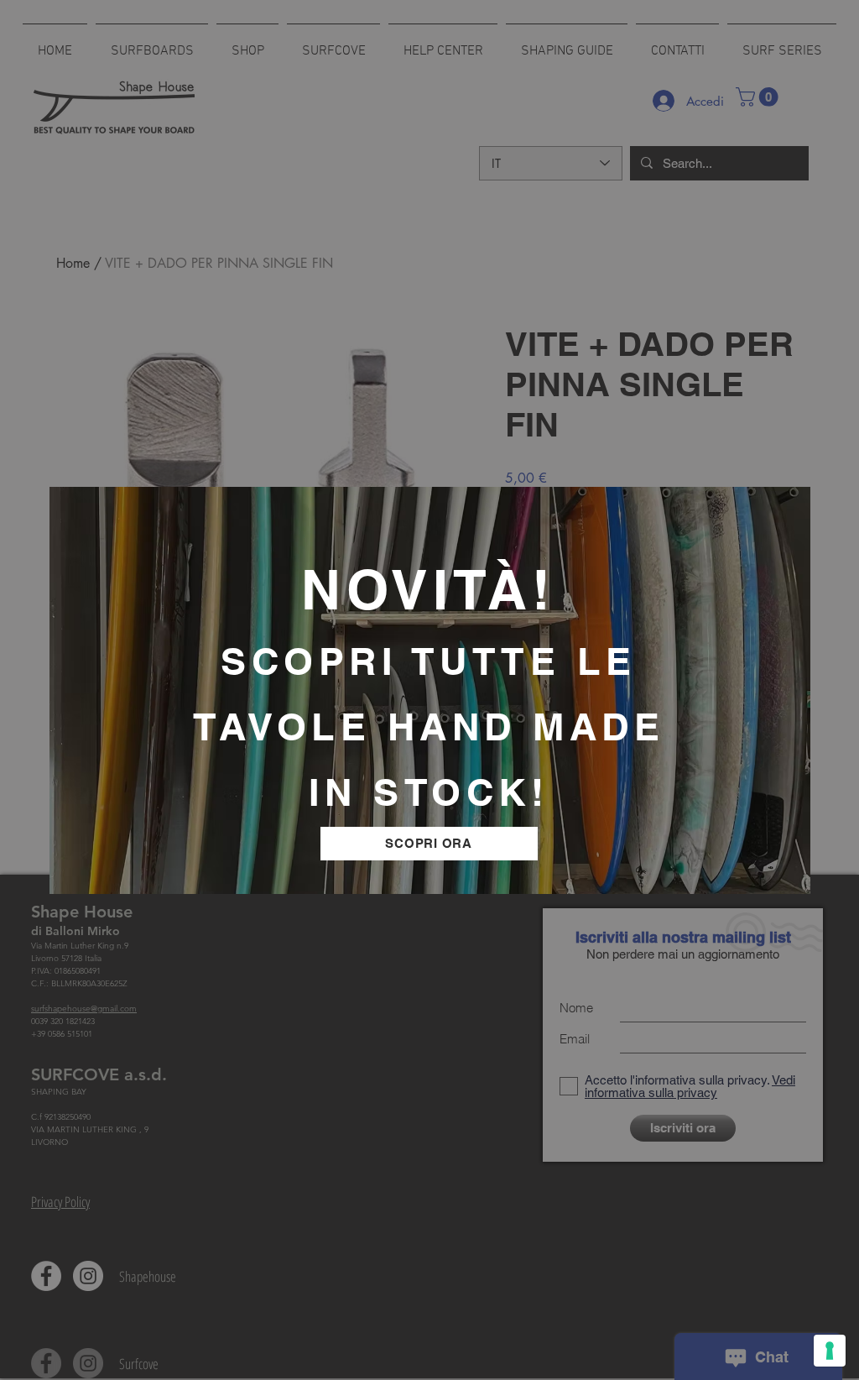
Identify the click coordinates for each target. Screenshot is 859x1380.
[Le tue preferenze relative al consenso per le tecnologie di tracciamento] (830, 1351)
